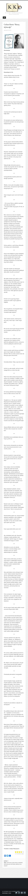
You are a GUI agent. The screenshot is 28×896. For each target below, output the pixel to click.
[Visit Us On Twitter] (16, 893)
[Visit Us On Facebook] (19, 893)
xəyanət (5, 865)
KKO (10, 893)
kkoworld (5, 893)
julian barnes (15, 862)
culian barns (9, 862)
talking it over (18, 864)
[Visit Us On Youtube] (21, 893)
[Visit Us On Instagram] (24, 893)
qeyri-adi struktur (11, 864)
